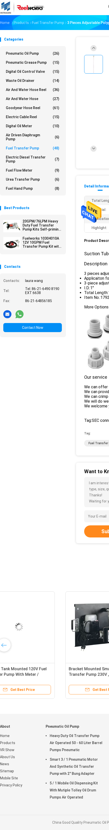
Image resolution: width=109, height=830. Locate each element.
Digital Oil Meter (32, 126)
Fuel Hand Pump (32, 188)
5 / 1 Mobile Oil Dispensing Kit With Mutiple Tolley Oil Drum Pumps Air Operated (74, 790)
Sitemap (7, 771)
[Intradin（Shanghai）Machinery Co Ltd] (22, 8)
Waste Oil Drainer (32, 81)
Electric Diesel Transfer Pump (32, 159)
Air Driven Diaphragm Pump (32, 137)
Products (7, 743)
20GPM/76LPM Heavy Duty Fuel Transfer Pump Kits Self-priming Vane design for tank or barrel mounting (42, 225)
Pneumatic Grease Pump (32, 62)
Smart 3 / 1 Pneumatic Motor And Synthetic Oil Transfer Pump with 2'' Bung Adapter (74, 766)
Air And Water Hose (32, 99)
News (4, 764)
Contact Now (32, 328)
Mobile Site (9, 778)
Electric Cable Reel (32, 117)
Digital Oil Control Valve (32, 72)
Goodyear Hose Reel (32, 108)
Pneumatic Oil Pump (32, 53)
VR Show (7, 750)
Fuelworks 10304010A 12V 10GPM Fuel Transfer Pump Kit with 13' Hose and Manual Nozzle (42, 242)
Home (5, 736)
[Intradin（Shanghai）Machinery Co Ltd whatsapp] (19, 314)
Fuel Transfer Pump (32, 148)
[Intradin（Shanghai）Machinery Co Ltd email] (7, 314)
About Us (7, 757)
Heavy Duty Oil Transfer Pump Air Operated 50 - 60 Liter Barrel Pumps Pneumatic (76, 743)
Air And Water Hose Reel (32, 90)
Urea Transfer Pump (32, 179)
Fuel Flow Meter (32, 170)
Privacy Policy (11, 785)
